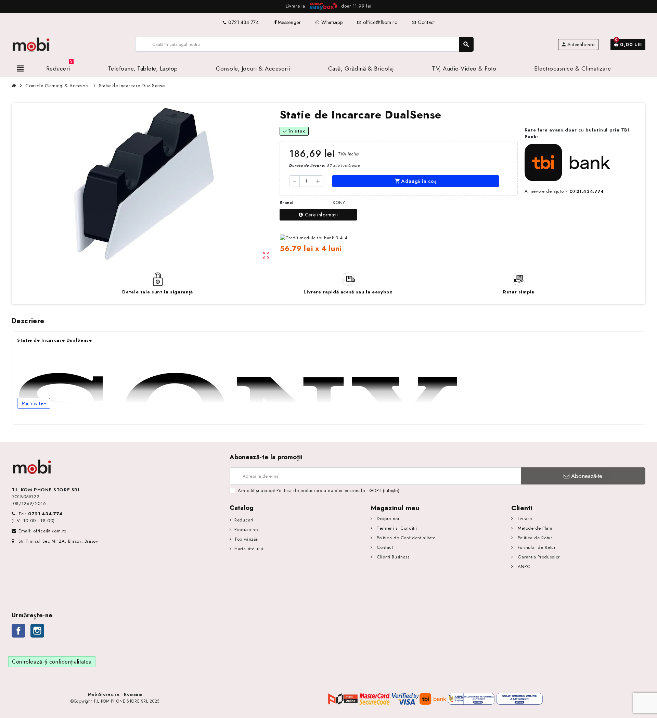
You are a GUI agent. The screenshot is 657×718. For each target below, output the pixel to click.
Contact (423, 22)
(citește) (391, 490)
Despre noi (387, 518)
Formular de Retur (535, 547)
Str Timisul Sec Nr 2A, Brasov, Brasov (58, 541)
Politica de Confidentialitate (405, 537)
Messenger (289, 22)
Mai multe (33, 403)
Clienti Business (392, 557)
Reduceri (243, 520)
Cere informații (321, 214)
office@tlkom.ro (377, 22)
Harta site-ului (248, 548)
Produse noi (246, 529)
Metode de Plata (534, 528)
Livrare (524, 518)
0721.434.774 (240, 22)
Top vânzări (246, 539)
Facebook (18, 631)
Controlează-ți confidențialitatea (52, 662)
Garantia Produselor (537, 557)
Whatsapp (331, 22)
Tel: (40, 514)
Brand (286, 202)
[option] (328, 6)
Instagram (37, 631)
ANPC (523, 566)
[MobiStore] (31, 44)
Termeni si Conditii (396, 528)
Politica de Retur (534, 537)
